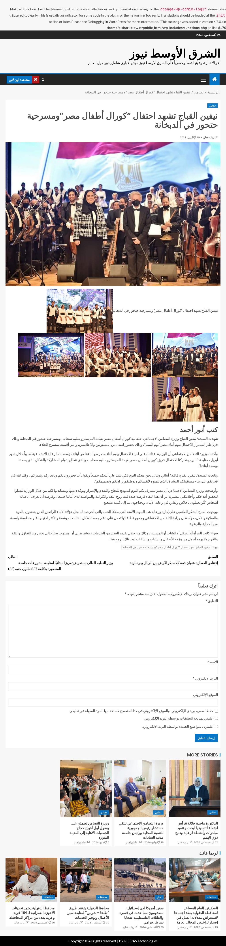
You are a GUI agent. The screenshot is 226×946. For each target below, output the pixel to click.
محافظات (211, 897)
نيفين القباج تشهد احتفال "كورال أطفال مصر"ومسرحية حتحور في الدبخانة (166, 547)
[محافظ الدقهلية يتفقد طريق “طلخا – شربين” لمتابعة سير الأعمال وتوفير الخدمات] (86, 880)
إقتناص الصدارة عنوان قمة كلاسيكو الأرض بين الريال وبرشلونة (174, 559)
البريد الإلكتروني (205, 678)
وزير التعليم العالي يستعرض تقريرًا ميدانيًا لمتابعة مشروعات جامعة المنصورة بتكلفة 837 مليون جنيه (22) (60, 562)
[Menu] (202, 79)
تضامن (212, 105)
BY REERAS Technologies (138, 941)
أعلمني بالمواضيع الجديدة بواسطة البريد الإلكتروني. (178, 726)
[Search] (43, 80)
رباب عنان (208, 137)
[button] (202, 79)
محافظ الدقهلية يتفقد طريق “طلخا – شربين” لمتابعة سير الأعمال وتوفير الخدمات (88, 913)
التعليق (212, 600)
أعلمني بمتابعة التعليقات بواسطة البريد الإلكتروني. (179, 718)
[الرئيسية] (214, 79)
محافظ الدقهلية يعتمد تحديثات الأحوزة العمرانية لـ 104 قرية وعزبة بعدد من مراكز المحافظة (32, 913)
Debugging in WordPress (107, 21)
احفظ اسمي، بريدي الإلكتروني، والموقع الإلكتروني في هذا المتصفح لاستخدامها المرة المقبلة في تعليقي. (141, 711)
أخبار (159, 897)
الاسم (212, 662)
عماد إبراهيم (132, 842)
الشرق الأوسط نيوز (174, 53)
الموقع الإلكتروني (205, 694)
